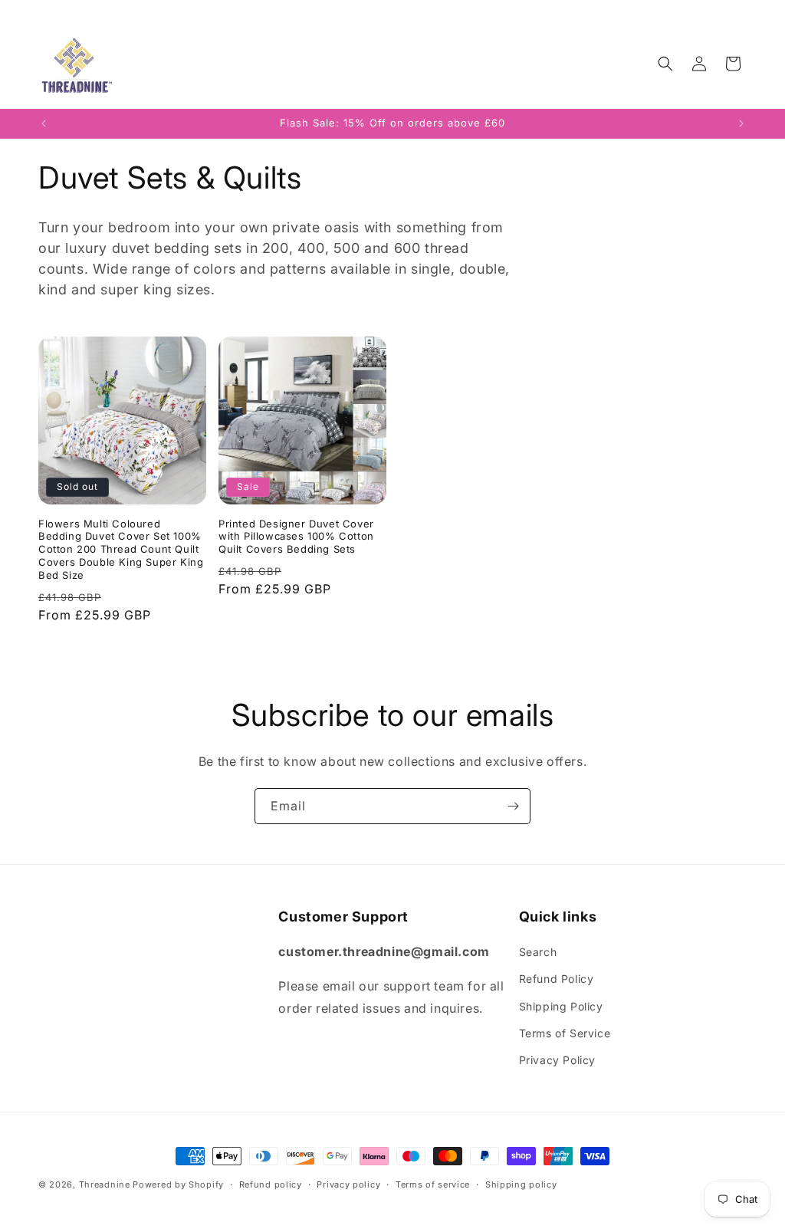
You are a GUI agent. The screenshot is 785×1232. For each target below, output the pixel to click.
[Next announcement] (741, 123)
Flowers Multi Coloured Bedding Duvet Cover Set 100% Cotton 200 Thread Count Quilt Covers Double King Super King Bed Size (120, 549)
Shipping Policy (561, 1006)
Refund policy (270, 1184)
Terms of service (433, 1184)
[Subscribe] (513, 806)
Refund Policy (556, 978)
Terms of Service (565, 1033)
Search (538, 951)
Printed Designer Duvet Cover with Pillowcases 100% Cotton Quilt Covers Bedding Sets (296, 536)
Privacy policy (348, 1184)
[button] (665, 63)
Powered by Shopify (178, 1184)
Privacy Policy (557, 1059)
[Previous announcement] (44, 123)
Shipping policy (521, 1184)
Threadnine (104, 1184)
